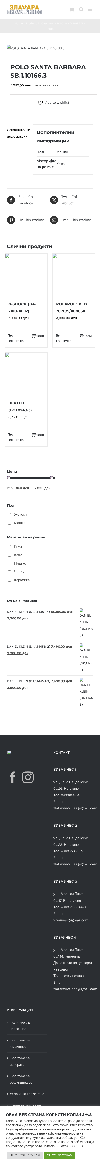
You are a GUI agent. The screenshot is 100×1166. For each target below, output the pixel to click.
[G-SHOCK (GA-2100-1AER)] (26, 275)
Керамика (22, 580)
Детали (38, 336)
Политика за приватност (20, 1025)
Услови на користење (27, 1094)
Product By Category (39, 23)
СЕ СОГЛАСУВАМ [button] (60, 1155)
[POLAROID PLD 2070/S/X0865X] (74, 275)
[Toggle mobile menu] (90, 9)
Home (19, 23)
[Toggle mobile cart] (72, 9)
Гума (18, 547)
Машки (62, 152)
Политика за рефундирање (21, 1079)
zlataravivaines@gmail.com (75, 808)
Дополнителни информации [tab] (18, 133)
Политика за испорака (20, 1061)
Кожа (61, 164)
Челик (19, 572)
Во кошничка (16, 338)
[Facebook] (13, 777)
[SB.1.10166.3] (50, 48)
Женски (20, 514)
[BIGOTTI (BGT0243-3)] (26, 374)
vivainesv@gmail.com (70, 920)
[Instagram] (28, 777)
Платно (20, 563)
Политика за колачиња (20, 1043)
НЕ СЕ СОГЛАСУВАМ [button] (25, 1155)
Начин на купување (25, 1105)
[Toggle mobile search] (81, 9)
